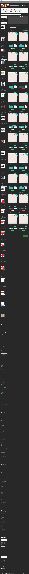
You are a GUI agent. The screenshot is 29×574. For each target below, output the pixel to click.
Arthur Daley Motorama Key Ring (3, 204)
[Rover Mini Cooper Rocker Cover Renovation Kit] (12, 36)
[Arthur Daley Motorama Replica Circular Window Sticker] (3, 255)
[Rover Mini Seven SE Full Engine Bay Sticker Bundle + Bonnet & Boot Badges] (12, 117)
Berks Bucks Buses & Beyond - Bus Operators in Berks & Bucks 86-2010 (3, 513)
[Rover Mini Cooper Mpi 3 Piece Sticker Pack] (12, 77)
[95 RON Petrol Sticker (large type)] (3, 95)
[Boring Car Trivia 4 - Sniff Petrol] (3, 315)
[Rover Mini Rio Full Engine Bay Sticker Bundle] (23, 158)
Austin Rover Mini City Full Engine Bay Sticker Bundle (4, 77)
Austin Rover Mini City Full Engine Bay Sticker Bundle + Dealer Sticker (4, 30)
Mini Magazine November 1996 (3, 326)
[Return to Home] (1, 14)
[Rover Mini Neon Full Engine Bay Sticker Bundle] (23, 219)
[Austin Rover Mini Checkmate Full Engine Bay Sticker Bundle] (3, 177)
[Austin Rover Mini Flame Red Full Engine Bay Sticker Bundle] (3, 166)
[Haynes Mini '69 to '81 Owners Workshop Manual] (4, 502)
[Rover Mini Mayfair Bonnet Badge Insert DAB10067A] (4, 378)
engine (2, 542)
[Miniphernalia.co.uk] (5, 5)
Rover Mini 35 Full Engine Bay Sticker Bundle (13, 184)
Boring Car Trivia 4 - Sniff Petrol (3, 318)
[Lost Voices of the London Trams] (4, 396)
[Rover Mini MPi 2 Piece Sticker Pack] (23, 36)
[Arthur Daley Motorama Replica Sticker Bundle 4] (3, 211)
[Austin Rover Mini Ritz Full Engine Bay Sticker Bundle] (3, 84)
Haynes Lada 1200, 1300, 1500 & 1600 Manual (3, 442)
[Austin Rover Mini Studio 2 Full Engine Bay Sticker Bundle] (3, 130)
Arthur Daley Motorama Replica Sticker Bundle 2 (3, 237)
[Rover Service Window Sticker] (4, 338)
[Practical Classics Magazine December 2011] (4, 448)
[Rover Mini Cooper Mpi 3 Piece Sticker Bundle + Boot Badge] (12, 97)
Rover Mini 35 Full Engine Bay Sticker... (23, 184)
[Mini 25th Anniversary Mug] (3, 332)
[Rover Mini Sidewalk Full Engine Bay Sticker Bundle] (23, 137)
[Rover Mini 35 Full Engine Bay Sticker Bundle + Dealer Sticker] (23, 178)
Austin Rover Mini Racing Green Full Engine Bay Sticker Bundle (3, 157)
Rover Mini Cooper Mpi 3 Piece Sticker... (23, 83)
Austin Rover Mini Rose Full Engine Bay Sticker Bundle (3, 192)
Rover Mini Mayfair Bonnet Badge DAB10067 (3, 381)
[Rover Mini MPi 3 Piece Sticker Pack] (12, 56)
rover (4, 542)
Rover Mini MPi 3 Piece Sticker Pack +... (23, 204)
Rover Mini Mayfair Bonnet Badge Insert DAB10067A (3, 390)
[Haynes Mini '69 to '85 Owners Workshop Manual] (3, 62)
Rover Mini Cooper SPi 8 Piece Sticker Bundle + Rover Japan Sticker (4, 54)
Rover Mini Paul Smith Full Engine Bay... (12, 144)
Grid (26, 28)
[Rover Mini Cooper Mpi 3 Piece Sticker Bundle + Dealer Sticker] (23, 77)
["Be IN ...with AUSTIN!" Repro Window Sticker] (4, 529)
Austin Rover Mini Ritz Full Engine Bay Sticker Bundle (4, 88)
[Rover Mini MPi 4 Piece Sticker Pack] (23, 56)
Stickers (6, 9)
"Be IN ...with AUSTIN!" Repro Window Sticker (3, 531)
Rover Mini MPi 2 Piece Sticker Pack (23, 42)
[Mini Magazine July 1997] (4, 354)
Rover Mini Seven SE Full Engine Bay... (12, 123)
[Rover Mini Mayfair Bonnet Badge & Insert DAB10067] (4, 370)
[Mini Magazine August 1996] (4, 346)
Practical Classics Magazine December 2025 (3, 406)
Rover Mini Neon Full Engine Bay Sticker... (23, 225)
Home (3, 9)
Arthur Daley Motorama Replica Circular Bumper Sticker (3, 271)
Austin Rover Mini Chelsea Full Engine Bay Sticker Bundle (3, 110)
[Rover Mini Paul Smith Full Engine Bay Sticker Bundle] (12, 137)
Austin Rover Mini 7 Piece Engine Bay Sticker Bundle (3, 562)
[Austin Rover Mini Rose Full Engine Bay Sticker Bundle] (3, 189)
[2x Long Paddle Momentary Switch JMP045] (4, 421)
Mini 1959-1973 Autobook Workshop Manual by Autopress (3, 483)
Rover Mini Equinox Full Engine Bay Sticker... (12, 164)
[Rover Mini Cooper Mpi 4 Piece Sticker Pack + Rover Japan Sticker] (12, 198)
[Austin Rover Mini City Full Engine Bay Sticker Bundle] (3, 73)
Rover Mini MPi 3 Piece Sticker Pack (13, 63)
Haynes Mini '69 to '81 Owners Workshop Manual (4, 504)
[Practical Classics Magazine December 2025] (4, 404)
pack (3, 544)
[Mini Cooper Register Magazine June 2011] (4, 457)
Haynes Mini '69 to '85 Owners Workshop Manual (4, 66)
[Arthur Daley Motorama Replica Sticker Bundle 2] (3, 233)
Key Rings (20, 9)
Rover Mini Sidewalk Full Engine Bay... (23, 144)
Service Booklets (13, 11)
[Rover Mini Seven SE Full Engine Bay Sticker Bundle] (12, 219)
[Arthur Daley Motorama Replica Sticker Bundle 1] (3, 244)
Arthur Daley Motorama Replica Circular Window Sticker (3, 259)
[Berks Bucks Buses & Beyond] (4, 511)
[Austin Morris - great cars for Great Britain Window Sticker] (3, 304)
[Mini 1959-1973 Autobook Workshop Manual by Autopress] (4, 481)
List (27, 28)
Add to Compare (10, 50)
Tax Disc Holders (5, 11)
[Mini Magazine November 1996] (4, 324)
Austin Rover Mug (3, 333)
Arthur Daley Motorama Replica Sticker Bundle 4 (3, 215)
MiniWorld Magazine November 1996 (3, 363)
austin (4, 543)
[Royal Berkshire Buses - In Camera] (4, 521)
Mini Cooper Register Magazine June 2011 (3, 458)
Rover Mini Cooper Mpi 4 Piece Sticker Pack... (12, 204)
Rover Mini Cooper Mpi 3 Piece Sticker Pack (12, 83)
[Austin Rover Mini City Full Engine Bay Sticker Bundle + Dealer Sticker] (3, 27)
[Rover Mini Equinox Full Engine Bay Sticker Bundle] (12, 158)
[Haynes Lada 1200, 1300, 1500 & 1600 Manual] (4, 439)
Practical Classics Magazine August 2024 (4, 414)
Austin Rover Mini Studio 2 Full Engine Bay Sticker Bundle (3, 133)
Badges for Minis (13, 9)
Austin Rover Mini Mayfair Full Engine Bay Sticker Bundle (3, 121)
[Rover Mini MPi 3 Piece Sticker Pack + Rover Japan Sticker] (23, 198)
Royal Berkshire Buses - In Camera (4, 523)
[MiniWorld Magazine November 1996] (4, 361)
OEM (3, 20)
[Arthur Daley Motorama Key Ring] (3, 201)
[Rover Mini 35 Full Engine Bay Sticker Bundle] (12, 178)
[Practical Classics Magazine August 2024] (4, 412)
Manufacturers (4, 16)
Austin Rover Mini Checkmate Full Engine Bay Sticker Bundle (4, 181)
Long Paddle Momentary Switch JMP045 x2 (3, 423)
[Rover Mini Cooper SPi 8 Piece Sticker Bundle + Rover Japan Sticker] (3, 50)
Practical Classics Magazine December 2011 (3, 450)
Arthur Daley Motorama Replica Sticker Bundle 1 (3, 248)
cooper (2, 543)
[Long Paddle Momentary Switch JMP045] (4, 431)
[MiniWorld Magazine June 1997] (4, 464)
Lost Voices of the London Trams (3, 398)
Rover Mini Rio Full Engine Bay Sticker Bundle (23, 164)
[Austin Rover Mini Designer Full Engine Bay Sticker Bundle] (3, 141)
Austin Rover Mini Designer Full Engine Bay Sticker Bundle (3, 145)
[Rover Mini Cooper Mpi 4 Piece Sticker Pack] (23, 97)
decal (2, 544)
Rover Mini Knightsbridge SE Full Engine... (23, 123)
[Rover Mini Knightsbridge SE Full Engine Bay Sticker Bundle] (23, 117)
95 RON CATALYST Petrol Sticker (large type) (3, 99)
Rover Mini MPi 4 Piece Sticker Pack (23, 63)
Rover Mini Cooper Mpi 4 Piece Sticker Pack (23, 103)
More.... (19, 11)
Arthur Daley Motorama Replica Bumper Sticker (3, 296)
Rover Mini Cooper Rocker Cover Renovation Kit (12, 42)
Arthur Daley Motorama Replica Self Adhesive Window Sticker (4, 284)
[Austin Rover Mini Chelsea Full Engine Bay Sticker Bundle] (3, 106)
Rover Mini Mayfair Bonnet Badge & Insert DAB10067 (3, 372)
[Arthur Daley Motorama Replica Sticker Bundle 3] (3, 222)
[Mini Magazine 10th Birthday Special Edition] (3, 39)
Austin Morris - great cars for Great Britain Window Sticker (3, 307)
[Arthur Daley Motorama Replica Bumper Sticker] (3, 293)
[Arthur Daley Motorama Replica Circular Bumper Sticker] (3, 268)
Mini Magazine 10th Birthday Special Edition (3, 43)
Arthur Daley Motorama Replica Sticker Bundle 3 (3, 226)
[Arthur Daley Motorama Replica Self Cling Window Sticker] (3, 280)
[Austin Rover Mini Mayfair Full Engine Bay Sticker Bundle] (3, 118)
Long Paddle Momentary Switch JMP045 (3, 433)
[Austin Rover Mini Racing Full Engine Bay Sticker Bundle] (3, 153)
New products (4, 23)
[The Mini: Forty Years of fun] (4, 472)
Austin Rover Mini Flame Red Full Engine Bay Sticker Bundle (4, 169)
